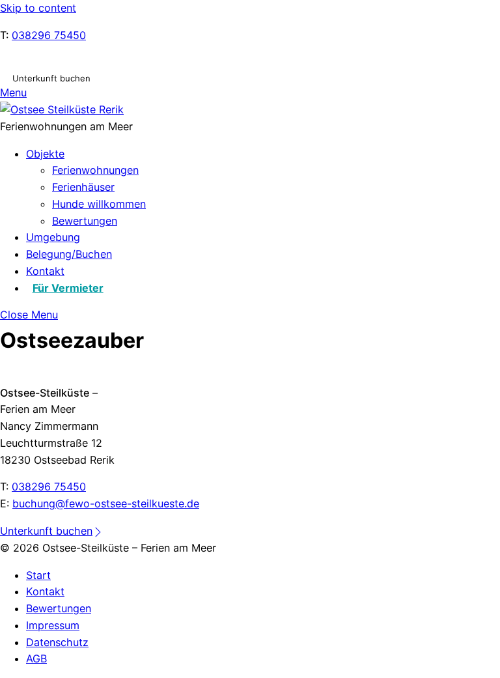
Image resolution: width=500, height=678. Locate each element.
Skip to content (38, 7)
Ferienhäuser (83, 186)
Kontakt (45, 270)
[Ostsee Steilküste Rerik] (62, 109)
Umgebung (53, 237)
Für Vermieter (68, 287)
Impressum (52, 625)
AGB (36, 658)
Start (38, 575)
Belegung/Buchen (69, 254)
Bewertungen (84, 220)
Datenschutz (57, 642)
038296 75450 (49, 35)
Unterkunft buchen (51, 77)
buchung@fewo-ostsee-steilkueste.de (105, 503)
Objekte (45, 153)
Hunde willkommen (99, 203)
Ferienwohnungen (95, 170)
